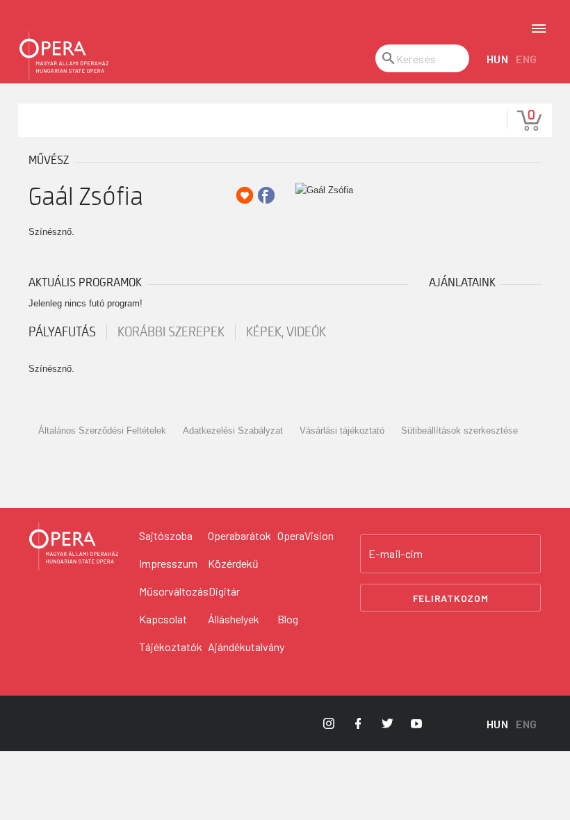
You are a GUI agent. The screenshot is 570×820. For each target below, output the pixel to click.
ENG (526, 58)
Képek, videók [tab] (286, 332)
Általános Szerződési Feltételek (102, 430)
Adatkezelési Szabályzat (233, 430)
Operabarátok (239, 535)
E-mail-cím (395, 553)
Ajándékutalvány (246, 646)
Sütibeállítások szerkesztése (459, 430)
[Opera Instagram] (329, 723)
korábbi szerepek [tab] (171, 332)
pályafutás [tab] (62, 332)
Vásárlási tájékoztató (342, 430)
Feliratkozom (451, 598)
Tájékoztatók (170, 646)
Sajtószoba (166, 535)
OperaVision (305, 535)
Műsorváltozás (174, 591)
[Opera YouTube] (416, 723)
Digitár (224, 591)
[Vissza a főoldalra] (63, 55)
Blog (287, 618)
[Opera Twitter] (387, 723)
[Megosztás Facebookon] (266, 195)
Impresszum (168, 563)
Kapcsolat (163, 618)
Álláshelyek (233, 618)
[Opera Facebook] (358, 723)
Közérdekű (233, 563)
